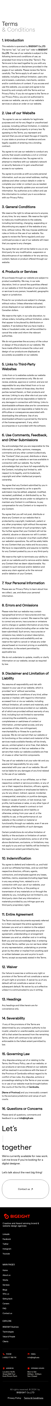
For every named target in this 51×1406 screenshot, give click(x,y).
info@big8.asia (33, 1357)
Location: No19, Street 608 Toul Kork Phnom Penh (10, 1374)
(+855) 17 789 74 (9, 1357)
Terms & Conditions (33, 1398)
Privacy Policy (14, 1398)
